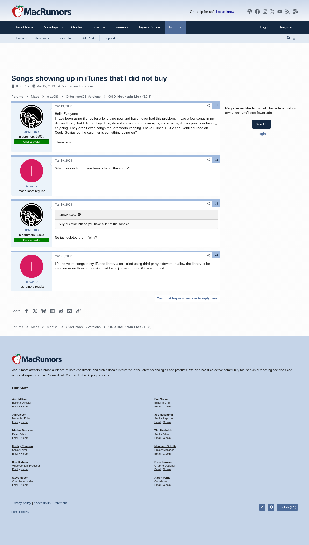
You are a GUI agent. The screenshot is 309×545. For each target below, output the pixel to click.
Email (15, 406)
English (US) (287, 507)
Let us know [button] (225, 12)
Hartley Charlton (22, 446)
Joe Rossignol (163, 414)
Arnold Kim (19, 399)
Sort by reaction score (77, 86)
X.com (24, 406)
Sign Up (261, 124)
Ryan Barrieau (163, 462)
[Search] (288, 38)
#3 (216, 203)
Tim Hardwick (163, 430)
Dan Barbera (20, 462)
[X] (272, 11)
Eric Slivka (161, 399)
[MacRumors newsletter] (295, 11)
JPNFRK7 (22, 86)
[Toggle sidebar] (295, 38)
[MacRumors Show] (249, 11)
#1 (216, 105)
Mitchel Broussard (23, 430)
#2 (216, 159)
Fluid (14, 511)
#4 (216, 255)
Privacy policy (21, 503)
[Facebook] (257, 11)
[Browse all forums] (282, 38)
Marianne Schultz (165, 446)
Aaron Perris (162, 477)
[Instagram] (265, 11)
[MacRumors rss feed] (287, 11)
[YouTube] (279, 11)
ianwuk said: (67, 214)
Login (261, 134)
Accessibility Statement (50, 503)
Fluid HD (24, 511)
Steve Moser (20, 477)
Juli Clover (19, 414)
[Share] (208, 106)
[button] (48, 27)
